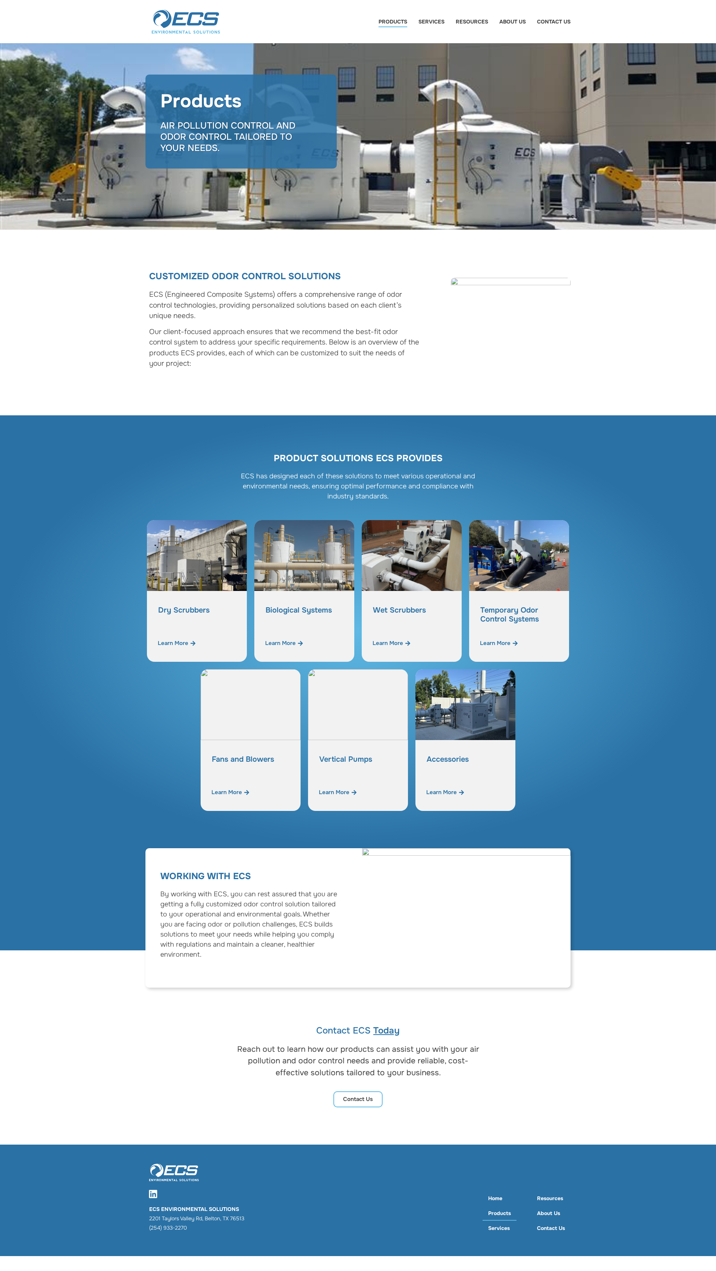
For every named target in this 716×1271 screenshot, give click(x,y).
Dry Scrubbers (184, 610)
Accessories (448, 759)
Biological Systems (299, 610)
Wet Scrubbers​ (399, 610)
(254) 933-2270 (168, 1227)
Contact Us (554, 21)
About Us (512, 21)
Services (431, 21)
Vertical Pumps (345, 759)
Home (495, 1198)
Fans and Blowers (243, 759)
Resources (472, 21)
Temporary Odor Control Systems (509, 614)
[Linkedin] (153, 1194)
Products (393, 21)
